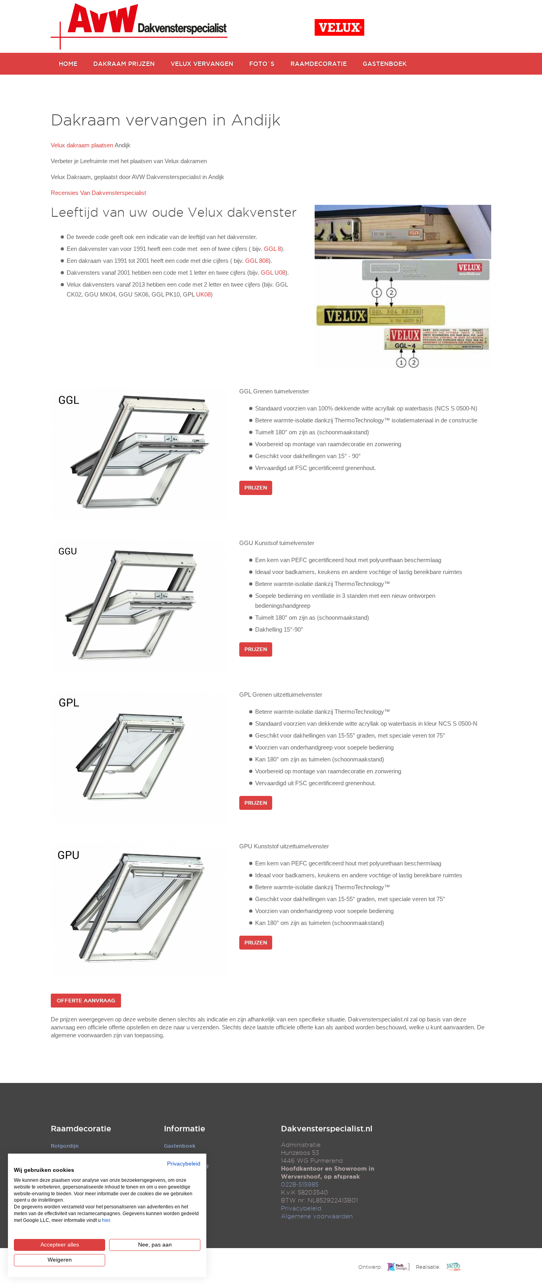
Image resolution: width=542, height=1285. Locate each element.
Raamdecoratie (318, 63)
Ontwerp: (370, 1267)
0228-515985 (300, 1184)
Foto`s (262, 63)
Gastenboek (385, 63)
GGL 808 (257, 260)
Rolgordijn (65, 1145)
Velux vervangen (202, 63)
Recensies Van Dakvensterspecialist (98, 192)
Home (68, 63)
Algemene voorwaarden (317, 1216)
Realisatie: (428, 1267)
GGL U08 (273, 272)
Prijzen (255, 487)
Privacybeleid (301, 1208)
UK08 (203, 294)
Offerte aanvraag (86, 1000)
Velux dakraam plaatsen (82, 145)
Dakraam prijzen (124, 63)
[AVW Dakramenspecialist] (139, 26)
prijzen (255, 649)
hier (106, 1220)
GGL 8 (272, 248)
